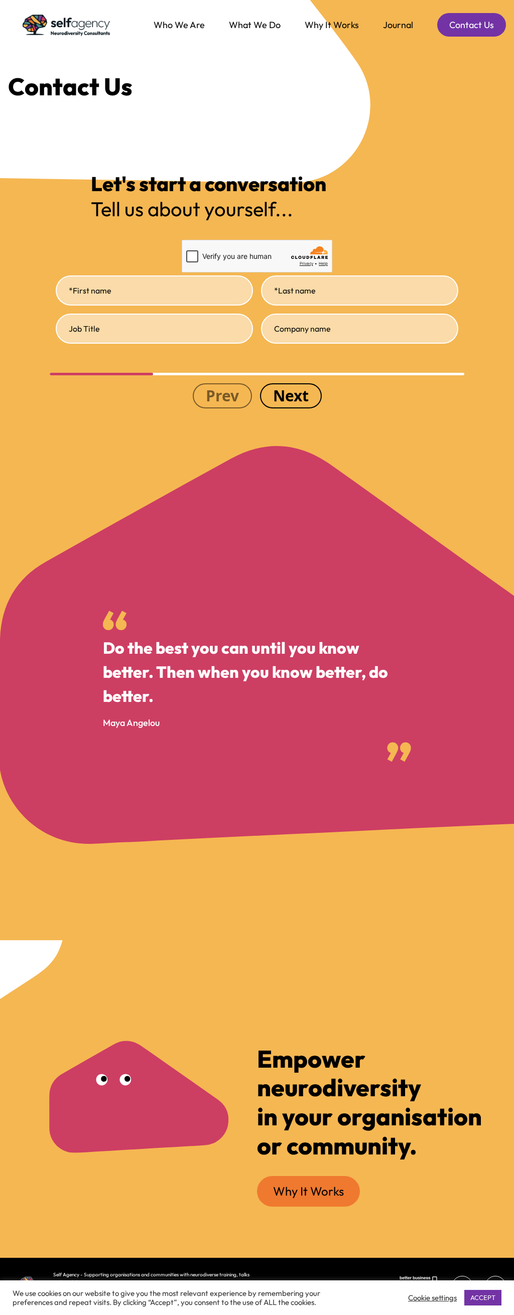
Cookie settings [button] (432, 1297)
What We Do (255, 25)
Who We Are (179, 25)
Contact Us (471, 25)
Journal (398, 25)
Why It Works (332, 25)
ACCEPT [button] (482, 1297)
